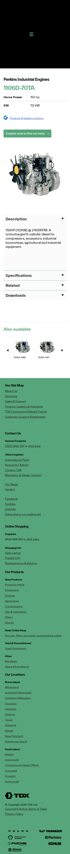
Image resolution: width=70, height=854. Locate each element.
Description (16, 219)
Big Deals (11, 661)
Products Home (14, 584)
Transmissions (14, 606)
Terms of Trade (37, 808)
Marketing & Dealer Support (23, 475)
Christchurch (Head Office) (22, 765)
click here (34, 446)
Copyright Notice (16, 808)
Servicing (11, 396)
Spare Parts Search (17, 666)
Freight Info (12, 558)
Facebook (11, 498)
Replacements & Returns (21, 563)
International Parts (17, 459)
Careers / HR (13, 470)
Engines (10, 595)
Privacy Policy (14, 814)
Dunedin (10, 776)
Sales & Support (15, 401)
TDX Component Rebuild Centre (26, 411)
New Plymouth (14, 736)
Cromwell (11, 770)
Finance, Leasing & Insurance (24, 406)
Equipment (12, 589)
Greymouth (12, 759)
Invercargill (12, 781)
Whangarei (12, 687)
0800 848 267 (14, 446)
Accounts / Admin (16, 464)
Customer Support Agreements (25, 416)
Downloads (16, 295)
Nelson (9, 754)
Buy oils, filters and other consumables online (33, 635)
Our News (11, 484)
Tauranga (11, 703)
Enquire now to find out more (25, 133)
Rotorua (10, 714)
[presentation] (7, 350)
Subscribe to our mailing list (23, 514)
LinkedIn (10, 509)
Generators (12, 600)
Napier (9, 730)
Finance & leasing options (26, 118)
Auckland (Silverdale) (18, 692)
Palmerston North (16, 741)
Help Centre (13, 553)
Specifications (19, 275)
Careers (10, 489)
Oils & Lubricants (15, 611)
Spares (9, 622)
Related (13, 285)
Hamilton (10, 708)
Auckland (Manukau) (18, 697)
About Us (11, 391)
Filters (9, 617)
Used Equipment (15, 648)
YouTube (10, 504)
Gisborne (10, 725)
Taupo (9, 719)
